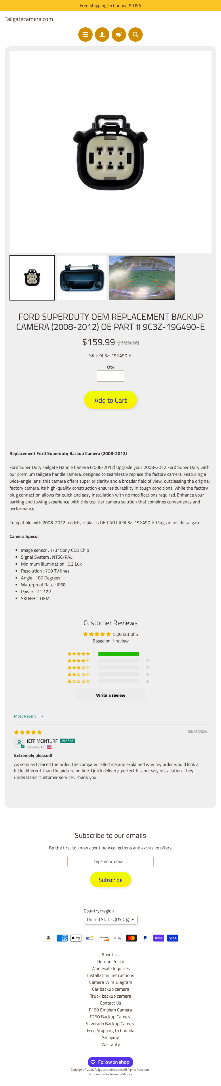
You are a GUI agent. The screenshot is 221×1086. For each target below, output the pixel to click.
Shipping (110, 1037)
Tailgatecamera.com (29, 19)
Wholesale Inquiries (111, 968)
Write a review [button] (110, 695)
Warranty (110, 1044)
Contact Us (110, 1002)
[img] (28, 732)
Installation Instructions (110, 975)
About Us (110, 954)
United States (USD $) (108, 919)
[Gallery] (110, 176)
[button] (79, 654)
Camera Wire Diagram (110, 982)
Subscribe (111, 879)
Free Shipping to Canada (110, 1030)
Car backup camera (110, 989)
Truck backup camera (110, 995)
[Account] (102, 34)
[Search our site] (135, 34)
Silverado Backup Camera (111, 1023)
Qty (110, 367)
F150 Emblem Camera (110, 1009)
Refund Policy (110, 961)
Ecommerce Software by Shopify (110, 1074)
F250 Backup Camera (111, 1016)
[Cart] (119, 34)
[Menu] (85, 34)
